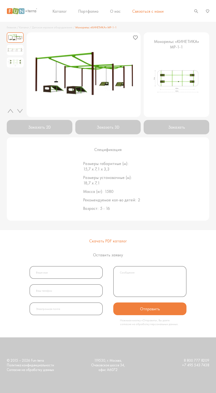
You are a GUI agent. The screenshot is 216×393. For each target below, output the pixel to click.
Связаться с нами (148, 11)
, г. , (108, 365)
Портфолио (88, 11)
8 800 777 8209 (196, 360)
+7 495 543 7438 (195, 365)
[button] (11, 111)
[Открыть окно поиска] (196, 11)
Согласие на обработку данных (30, 369)
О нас (115, 11)
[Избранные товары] (207, 11)
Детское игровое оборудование (52, 27)
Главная (11, 27)
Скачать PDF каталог (108, 241)
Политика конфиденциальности (30, 365)
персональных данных (164, 324)
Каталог (60, 11)
